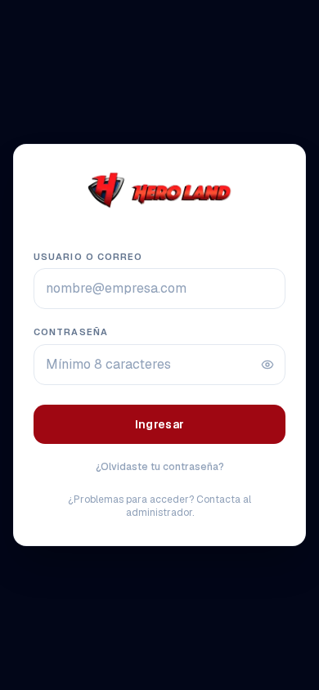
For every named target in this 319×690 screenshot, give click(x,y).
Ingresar (160, 424)
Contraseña (71, 332)
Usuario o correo (88, 256)
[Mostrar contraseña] (267, 364)
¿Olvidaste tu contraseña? (160, 466)
